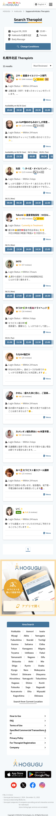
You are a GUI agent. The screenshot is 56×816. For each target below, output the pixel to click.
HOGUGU (6, 11)
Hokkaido (18, 11)
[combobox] (42, 66)
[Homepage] (11, 5)
